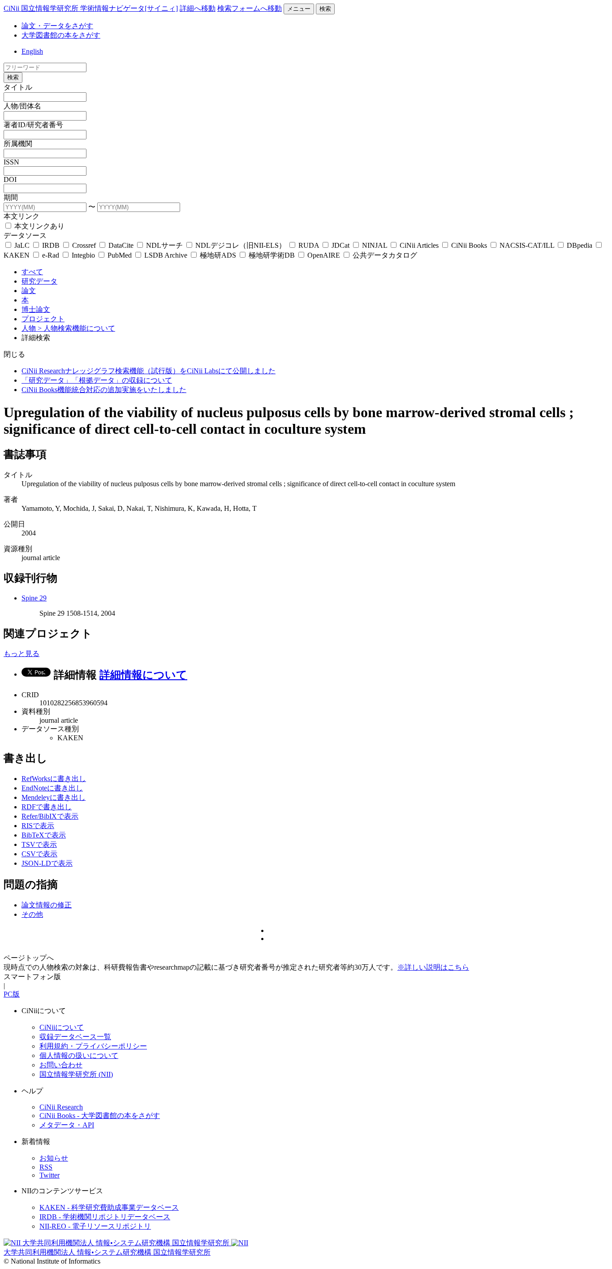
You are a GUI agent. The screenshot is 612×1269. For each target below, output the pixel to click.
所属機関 (18, 143)
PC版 (12, 994)
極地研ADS (218, 255)
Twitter (49, 1175)
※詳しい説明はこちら (433, 967)
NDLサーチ (164, 245)
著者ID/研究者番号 (33, 125)
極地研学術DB (272, 255)
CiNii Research (61, 1107)
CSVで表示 (39, 854)
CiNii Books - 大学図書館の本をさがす (99, 1115)
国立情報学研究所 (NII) (76, 1074)
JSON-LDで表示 (47, 863)
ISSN (11, 162)
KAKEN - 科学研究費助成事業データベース (109, 1207)
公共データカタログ (384, 255)
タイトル (18, 87)
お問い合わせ (60, 1065)
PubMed (120, 255)
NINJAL (374, 245)
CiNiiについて (61, 1027)
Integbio (83, 255)
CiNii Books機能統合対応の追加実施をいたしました (104, 389)
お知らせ (53, 1158)
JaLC (22, 245)
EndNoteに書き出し (52, 788)
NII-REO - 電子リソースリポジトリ (95, 1226)
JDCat (340, 245)
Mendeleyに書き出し (54, 797)
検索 (325, 8)
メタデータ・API (66, 1125)
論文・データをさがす (57, 26)
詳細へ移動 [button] (197, 8)
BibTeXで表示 (44, 835)
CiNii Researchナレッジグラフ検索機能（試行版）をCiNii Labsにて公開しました (149, 371)
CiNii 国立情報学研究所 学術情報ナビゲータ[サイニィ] (91, 8)
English (32, 51)
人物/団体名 (22, 106)
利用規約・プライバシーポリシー (93, 1046)
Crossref (84, 245)
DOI (10, 179)
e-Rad (50, 255)
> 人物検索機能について (76, 328)
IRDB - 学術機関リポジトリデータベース (104, 1217)
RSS (45, 1167)
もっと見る (21, 653)
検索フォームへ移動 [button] (249, 8)
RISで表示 (38, 825)
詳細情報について (143, 675)
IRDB (50, 245)
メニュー (298, 8)
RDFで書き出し (47, 807)
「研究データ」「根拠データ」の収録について (97, 380)
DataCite (121, 245)
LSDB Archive (165, 255)
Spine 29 (34, 598)
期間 (11, 197)
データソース (25, 235)
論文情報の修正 (47, 905)
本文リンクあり (39, 226)
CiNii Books (469, 245)
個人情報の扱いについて (78, 1055)
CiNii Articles (419, 245)
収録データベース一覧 (75, 1036)
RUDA (309, 245)
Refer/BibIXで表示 (50, 816)
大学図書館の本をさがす (61, 35)
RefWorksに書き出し (54, 778)
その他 (32, 914)
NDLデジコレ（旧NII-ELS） (241, 245)
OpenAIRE (324, 255)
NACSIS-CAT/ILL (527, 245)
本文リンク (21, 216)
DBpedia (579, 245)
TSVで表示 (39, 844)
